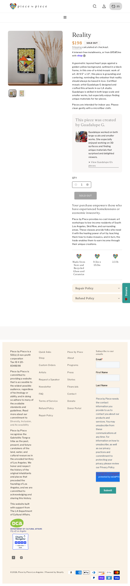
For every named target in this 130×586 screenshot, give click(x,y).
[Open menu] (65, 17)
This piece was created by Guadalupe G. (95, 122)
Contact (71, 393)
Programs (72, 365)
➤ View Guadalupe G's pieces (100, 164)
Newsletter (45, 386)
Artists (42, 372)
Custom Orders (47, 365)
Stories (71, 379)
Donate (71, 401)
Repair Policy (46, 415)
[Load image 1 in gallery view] (12, 93)
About (70, 358)
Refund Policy (46, 408)
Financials (72, 386)
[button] (95, 6)
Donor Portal (74, 408)
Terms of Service (48, 401)
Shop (41, 358)
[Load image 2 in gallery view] (22, 93)
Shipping (77, 47)
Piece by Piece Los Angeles (30, 572)
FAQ (41, 393)
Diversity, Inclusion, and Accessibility (21, 423)
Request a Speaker (49, 379)
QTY (74, 177)
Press (70, 372)
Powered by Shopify (54, 572)
